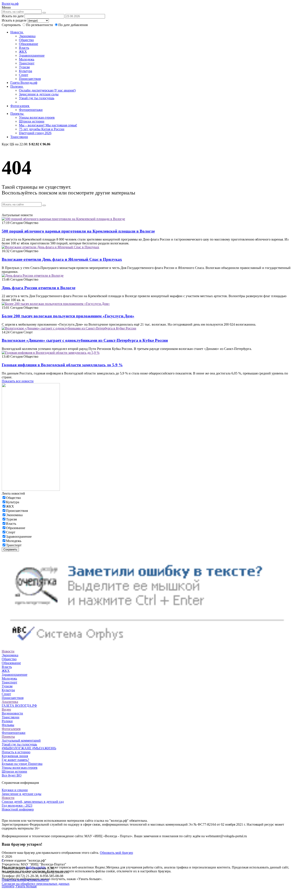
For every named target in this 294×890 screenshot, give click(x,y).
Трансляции (19, 137)
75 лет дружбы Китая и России (41, 129)
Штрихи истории (31, 121)
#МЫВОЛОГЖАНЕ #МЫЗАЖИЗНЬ (29, 748)
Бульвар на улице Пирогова (22, 764)
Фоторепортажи (31, 110)
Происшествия (30, 79)
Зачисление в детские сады (39, 94)
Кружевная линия (15, 756)
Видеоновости (12, 713)
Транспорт (26, 63)
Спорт (23, 75)
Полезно (17, 86)
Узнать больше (26, 886)
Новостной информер (18, 809)
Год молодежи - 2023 (17, 805)
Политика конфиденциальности (25, 880)
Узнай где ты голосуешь (36, 98)
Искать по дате (13, 16)
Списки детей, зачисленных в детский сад (33, 801)
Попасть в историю (16, 752)
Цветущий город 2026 (35, 133)
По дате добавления (73, 25)
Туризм (24, 67)
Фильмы (8, 725)
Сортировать (11, 25)
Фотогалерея (20, 106)
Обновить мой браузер (116, 852)
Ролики (7, 721)
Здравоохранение (32, 55)
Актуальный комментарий (21, 740)
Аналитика (10, 702)
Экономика (27, 36)
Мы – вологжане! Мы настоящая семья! (48, 125)
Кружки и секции (15, 790)
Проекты (17, 113)
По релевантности (40, 25)
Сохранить (10, 549)
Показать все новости (18, 381)
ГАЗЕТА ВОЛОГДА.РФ (19, 705)
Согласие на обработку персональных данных (36, 883)
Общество (26, 40)
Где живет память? (15, 760)
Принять (8, 886)
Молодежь (26, 59)
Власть (24, 48)
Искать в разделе (14, 20)
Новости (17, 32)
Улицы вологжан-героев (37, 117)
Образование (28, 44)
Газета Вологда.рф (23, 82)
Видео (6, 709)
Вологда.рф (10, 3)
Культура (25, 71)
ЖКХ (23, 51)
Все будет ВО (12, 775)
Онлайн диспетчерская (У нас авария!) (47, 90)
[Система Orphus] (147, 647)
